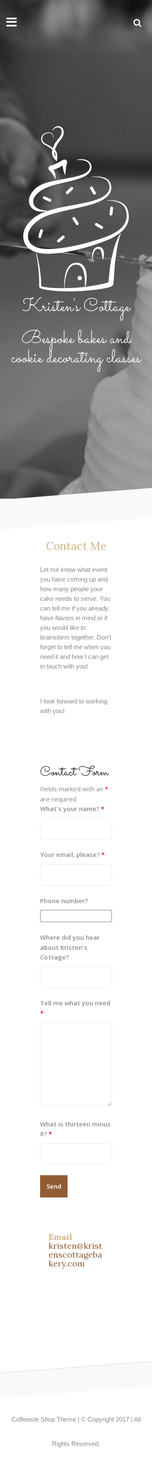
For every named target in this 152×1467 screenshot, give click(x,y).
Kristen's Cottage (76, 307)
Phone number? (64, 900)
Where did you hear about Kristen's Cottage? (70, 947)
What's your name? (72, 808)
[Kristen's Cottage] (76, 211)
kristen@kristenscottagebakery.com (75, 1254)
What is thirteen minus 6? (75, 1129)
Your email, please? (72, 854)
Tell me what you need (75, 1008)
